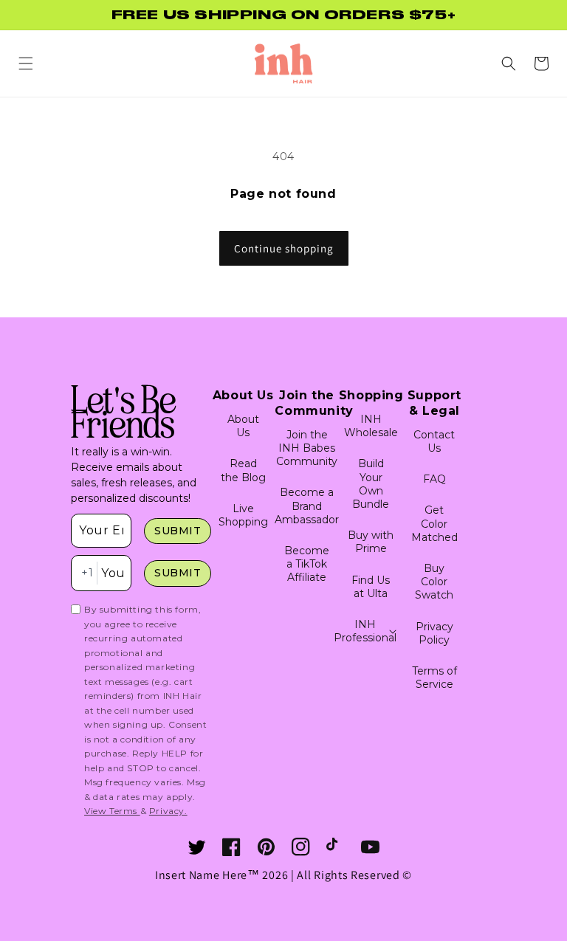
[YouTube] (370, 847)
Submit (178, 530)
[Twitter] (197, 847)
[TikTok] (335, 847)
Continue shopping (284, 248)
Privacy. (168, 810)
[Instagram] (301, 847)
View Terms (112, 810)
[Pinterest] (266, 847)
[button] (26, 63)
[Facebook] (231, 847)
